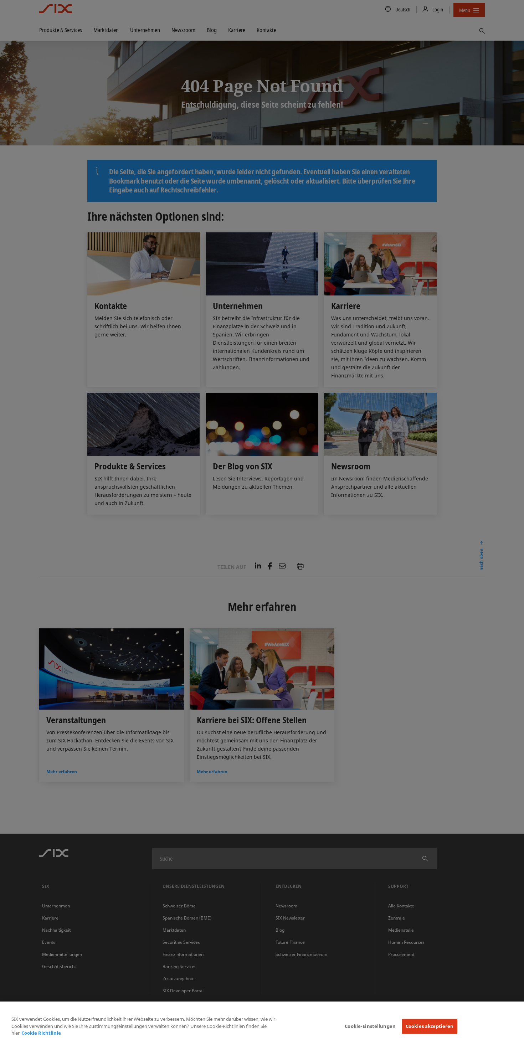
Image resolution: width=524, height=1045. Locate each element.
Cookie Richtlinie (41, 1033)
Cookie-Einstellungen (370, 1026)
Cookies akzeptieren (429, 1026)
